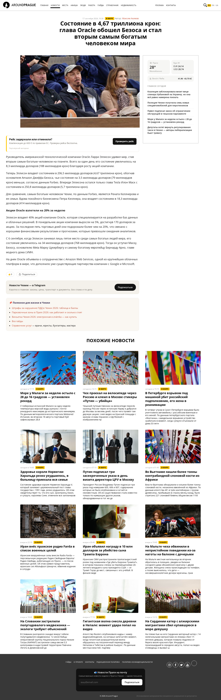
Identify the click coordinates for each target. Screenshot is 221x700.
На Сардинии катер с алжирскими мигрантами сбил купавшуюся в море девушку (172, 625)
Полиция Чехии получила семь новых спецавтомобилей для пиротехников (168, 104)
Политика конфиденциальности (137, 662)
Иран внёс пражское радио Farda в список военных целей (47, 548)
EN (213, 5)
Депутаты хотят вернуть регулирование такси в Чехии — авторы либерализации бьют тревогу (169, 130)
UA (217, 5)
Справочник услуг (22, 325)
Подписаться (125, 287)
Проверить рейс (124, 141)
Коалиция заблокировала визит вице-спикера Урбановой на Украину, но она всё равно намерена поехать (168, 94)
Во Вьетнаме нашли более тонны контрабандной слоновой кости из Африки (172, 476)
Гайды (68, 662)
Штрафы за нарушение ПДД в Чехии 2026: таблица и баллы (45, 307)
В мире (109, 18)
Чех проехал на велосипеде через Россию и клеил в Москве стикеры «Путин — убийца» (110, 397)
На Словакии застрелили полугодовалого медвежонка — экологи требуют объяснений (45, 625)
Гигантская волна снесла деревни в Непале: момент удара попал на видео (109, 625)
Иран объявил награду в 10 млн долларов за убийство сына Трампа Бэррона (108, 550)
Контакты (89, 662)
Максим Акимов (130, 18)
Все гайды (17, 321)
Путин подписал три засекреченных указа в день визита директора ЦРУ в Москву (108, 476)
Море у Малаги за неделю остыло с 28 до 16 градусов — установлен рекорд (169, 120)
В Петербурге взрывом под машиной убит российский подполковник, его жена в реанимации (166, 399)
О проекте (78, 662)
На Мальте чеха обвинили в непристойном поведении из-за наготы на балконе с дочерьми (170, 550)
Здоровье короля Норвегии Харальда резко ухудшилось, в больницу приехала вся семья (44, 476)
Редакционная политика (108, 662)
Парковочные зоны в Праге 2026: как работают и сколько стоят (47, 312)
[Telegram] (194, 665)
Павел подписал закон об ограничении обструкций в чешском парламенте (168, 112)
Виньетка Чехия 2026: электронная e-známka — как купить (44, 316)
